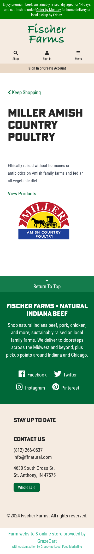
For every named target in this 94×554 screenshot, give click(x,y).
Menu (78, 58)
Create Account (54, 68)
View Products (22, 193)
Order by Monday (48, 9)
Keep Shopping (26, 92)
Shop (16, 58)
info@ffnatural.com (33, 457)
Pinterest (69, 387)
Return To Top (47, 286)
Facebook (36, 374)
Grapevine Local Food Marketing (61, 546)
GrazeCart (47, 541)
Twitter (69, 374)
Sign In (47, 58)
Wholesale (27, 487)
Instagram (34, 387)
